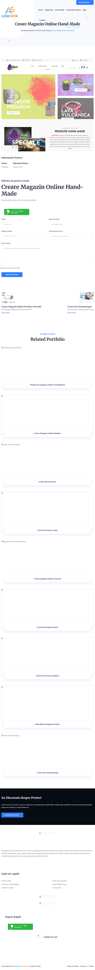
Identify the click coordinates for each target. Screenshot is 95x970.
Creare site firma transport (47, 676)
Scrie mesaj (5, 243)
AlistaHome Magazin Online (47, 724)
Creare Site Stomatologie (79, 306)
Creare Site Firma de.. (47, 482)
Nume (3, 219)
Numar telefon (6, 231)
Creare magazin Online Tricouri (47, 579)
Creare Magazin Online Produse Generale (21, 306)
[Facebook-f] (3, 864)
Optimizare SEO (26, 309)
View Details (5, 313)
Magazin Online (16, 309)
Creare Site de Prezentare (75, 309)
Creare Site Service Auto (47, 530)
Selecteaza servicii (56, 231)
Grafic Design (5, 309)
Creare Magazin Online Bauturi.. (47, 433)
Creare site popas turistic (47, 627)
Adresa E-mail (54, 219)
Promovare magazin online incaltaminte (47, 385)
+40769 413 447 (50, 937)
